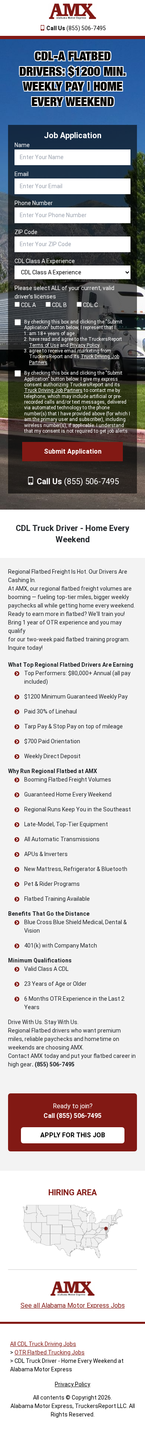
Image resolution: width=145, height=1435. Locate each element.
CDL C (90, 305)
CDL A (28, 305)
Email (21, 174)
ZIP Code (25, 232)
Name (22, 145)
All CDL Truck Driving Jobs (43, 1344)
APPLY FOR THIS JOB (72, 1135)
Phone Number (33, 203)
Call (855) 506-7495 (73, 1116)
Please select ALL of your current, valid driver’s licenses (64, 292)
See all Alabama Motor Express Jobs (73, 1305)
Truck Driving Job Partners (53, 390)
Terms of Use (44, 345)
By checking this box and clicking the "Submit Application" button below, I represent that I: (73, 342)
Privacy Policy (84, 345)
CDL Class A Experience (44, 261)
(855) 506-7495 (76, 28)
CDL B (59, 305)
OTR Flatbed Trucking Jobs (49, 1352)
